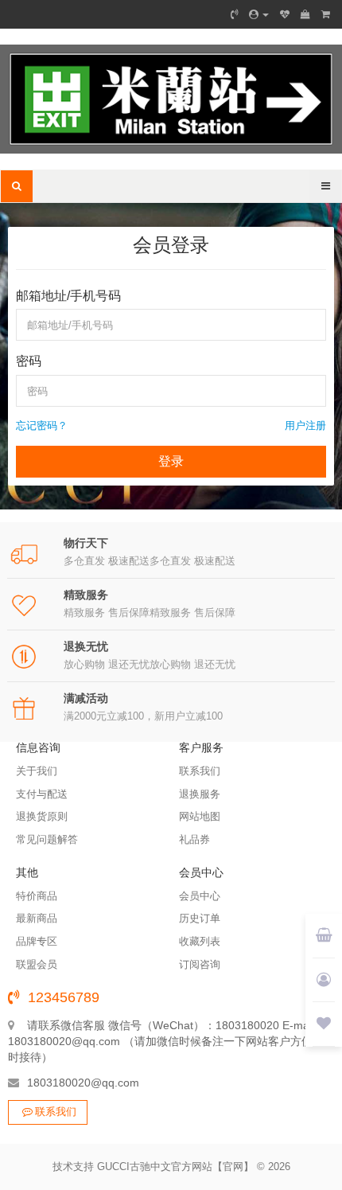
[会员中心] (259, 14)
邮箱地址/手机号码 (68, 295)
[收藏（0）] (285, 14)
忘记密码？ (42, 425)
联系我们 (55, 1112)
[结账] (325, 14)
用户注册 (305, 425)
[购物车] (305, 14)
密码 (28, 361)
